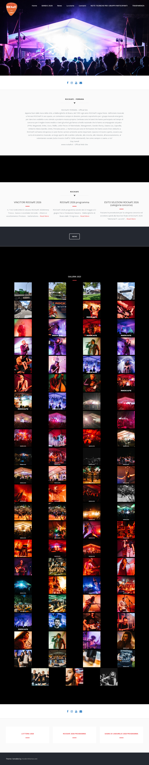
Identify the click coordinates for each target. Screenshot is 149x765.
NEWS (74, 236)
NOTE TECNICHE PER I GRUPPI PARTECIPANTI (109, 5)
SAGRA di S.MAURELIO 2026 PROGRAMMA (121, 734)
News (59, 5)
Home (34, 5)
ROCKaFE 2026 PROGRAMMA (74, 734)
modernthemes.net (29, 759)
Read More (44, 216)
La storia (70, 5)
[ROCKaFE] (11, 15)
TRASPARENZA (138, 5)
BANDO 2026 (47, 5)
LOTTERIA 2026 (27, 734)
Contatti (82, 5)
